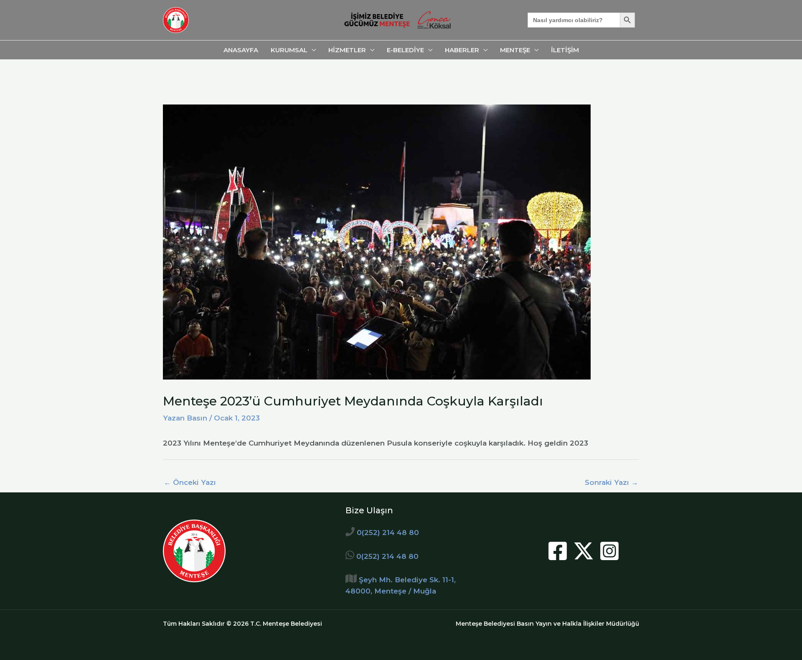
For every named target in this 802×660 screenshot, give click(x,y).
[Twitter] (583, 550)
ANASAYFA (240, 50)
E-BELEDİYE (405, 50)
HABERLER (462, 50)
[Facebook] (557, 550)
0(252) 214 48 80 (388, 532)
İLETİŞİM (565, 50)
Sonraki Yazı (611, 482)
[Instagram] (609, 550)
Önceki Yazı (190, 482)
